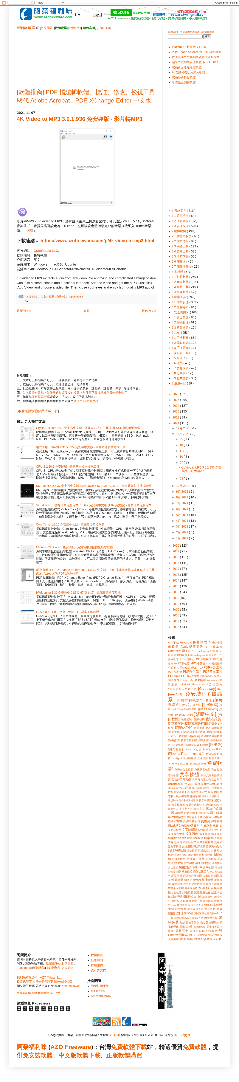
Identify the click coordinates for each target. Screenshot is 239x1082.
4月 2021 (182, 520)
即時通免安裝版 (207, 779)
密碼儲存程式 (211, 804)
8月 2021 (182, 497)
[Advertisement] (87, 56)
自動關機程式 (180, 884)
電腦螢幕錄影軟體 (184, 77)
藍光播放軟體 (197, 884)
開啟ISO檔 (187, 913)
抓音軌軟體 (193, 821)
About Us (103, 28)
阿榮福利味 (32, 1047)
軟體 (47, 1055)
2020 (176, 545)
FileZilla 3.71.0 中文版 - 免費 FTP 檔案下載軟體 (67, 611)
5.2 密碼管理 (180, 322)
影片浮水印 (202, 812)
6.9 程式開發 (180, 378)
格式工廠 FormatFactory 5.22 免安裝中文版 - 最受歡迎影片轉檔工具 (80, 447)
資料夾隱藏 (178, 900)
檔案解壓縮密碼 (39, 396)
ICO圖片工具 (185, 655)
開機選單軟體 (201, 913)
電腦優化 (173, 926)
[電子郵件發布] (26, 300)
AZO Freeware (70, 1047)
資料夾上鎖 (200, 896)
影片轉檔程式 (177, 817)
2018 (176, 557)
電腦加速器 (186, 926)
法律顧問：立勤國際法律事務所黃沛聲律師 (191, 32)
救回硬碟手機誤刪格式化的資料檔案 (196, 57)
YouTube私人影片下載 (182, 688)
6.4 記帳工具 (180, 353)
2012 (176, 592)
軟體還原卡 (183, 904)
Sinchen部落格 (101, 996)
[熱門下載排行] (208, 709)
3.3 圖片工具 (180, 287)
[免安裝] (193, 693)
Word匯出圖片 (212, 684)
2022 (176, 417)
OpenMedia (76, 296)
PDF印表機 (175, 671)
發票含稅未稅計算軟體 (189, 854)
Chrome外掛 (176, 650)
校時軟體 (203, 829)
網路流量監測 (205, 875)
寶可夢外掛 (186, 808)
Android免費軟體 (193, 642)
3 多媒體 (32, 296)
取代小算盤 (196, 787)
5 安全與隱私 (181, 312)
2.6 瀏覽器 (179, 261)
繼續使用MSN (192, 879)
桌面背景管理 (176, 833)
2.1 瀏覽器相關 (182, 236)
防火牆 (199, 917)
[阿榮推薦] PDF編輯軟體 (207, 727)
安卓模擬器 (178, 804)
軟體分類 (75, 28)
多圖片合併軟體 (210, 796)
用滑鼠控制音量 (207, 850)
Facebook (24, 967)
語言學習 (176, 896)
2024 (176, 405)
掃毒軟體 (216, 821)
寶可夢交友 (98, 970)
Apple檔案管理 (192, 646)
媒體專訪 (39, 967)
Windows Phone (190, 684)
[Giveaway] (207, 689)
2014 (176, 580)
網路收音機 (189, 875)
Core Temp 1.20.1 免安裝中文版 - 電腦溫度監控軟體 (70, 524)
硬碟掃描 (211, 859)
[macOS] (175, 694)
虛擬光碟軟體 (214, 884)
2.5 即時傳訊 (180, 256)
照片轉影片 (215, 846)
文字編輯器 (189, 829)
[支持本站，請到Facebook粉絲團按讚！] (37, 28)
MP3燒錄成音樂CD (185, 667)
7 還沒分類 (179, 383)
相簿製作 (207, 854)
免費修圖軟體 (198, 763)
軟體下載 (88, 1055)
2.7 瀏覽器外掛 (182, 266)
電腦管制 (182, 930)
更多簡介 (67, 967)
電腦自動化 (197, 930)
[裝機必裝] (187, 719)
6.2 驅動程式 (180, 342)
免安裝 (32, 1055)
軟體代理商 (24, 981)
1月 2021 (182, 538)
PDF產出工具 (212, 671)
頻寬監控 (212, 930)
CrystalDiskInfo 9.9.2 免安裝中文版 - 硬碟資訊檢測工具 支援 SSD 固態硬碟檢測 (88, 428)
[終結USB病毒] (184, 714)
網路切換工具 (201, 871)
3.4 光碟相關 (180, 292)
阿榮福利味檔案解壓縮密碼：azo (38, 993)
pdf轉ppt (177, 758)
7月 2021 (182, 503)
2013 (176, 586)
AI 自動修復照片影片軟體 (188, 72)
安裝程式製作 (194, 804)
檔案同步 (192, 833)
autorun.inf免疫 (193, 749)
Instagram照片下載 (205, 655)
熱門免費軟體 (177, 850)
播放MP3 (174, 825)
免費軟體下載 (129, 1047)
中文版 (68, 1055)
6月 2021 (182, 509)
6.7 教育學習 (180, 368)
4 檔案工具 (179, 297)
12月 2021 (183, 428)
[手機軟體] (210, 705)
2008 (176, 615)
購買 (136, 1055)
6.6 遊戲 (177, 363)
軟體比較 (208, 901)
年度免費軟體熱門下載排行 (38, 411)
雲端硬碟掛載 (214, 922)
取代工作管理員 (212, 787)
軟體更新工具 (194, 900)
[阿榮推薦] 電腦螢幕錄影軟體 (190, 744)
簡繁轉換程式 (184, 871)
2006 (176, 627)
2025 (176, 400)
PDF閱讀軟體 (190, 676)
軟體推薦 (97, 955)
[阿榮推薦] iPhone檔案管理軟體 (187, 731)
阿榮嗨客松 (211, 917)
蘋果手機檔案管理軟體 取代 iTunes (195, 62)
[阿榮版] (215, 745)
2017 (176, 563)
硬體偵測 (177, 863)
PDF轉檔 (174, 676)
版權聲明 (53, 967)
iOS (219, 749)
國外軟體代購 (63, 981)
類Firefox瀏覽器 (198, 935)
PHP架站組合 (208, 676)
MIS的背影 (98, 991)
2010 (176, 603)
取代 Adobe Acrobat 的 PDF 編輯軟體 (196, 52)
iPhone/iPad (178, 754)
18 (182, 445)
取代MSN (187, 783)
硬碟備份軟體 (195, 859)
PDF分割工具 (213, 667)
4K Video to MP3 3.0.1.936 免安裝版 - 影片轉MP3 (79, 119)
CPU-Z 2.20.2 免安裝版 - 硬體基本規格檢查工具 (67, 466)
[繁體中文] (205, 714)
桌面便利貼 (215, 829)
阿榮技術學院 (100, 986)
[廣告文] (186, 704)
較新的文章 (24, 310)
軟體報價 (97, 965)
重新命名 (209, 909)
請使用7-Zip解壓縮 (86, 401)
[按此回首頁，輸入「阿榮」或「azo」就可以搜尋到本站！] (166, 1007)
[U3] (219, 688)
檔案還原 (210, 838)
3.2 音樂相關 (180, 281)
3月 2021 (182, 526)
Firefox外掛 (208, 650)
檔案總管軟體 (177, 838)
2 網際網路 (179, 231)
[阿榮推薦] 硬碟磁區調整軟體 (205, 736)
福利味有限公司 (27, 977)
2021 (176, 423)
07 (182, 462)
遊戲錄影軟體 (213, 904)
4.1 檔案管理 (180, 302)
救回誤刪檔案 (209, 825)
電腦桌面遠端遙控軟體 (187, 67)
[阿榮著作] (175, 749)
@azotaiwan (72, 986)
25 (182, 439)
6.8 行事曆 (179, 373)
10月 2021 (183, 485)
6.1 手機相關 (180, 337)
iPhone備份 (197, 753)
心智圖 (207, 817)
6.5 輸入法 (179, 358)
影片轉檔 (216, 812)
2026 (176, 394)
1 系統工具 (179, 210)
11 (181, 450)
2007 (176, 621)
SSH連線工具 (185, 680)
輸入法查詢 (197, 905)
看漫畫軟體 (178, 859)
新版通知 (97, 960)
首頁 (87, 310)
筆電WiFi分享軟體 (203, 867)
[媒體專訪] (182, 700)
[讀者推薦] (214, 719)
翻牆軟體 (207, 879)
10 (182, 456)
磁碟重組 (217, 863)
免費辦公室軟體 (183, 769)
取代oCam (182, 787)
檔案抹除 (204, 833)
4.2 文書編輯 (180, 307)
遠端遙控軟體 (177, 909)
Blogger (185, 1035)
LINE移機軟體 (203, 659)
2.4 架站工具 (180, 251)
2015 (176, 574)
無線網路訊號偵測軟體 (195, 846)
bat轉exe (209, 749)
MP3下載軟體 (182, 663)
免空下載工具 (180, 763)
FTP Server (193, 650)
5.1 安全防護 (180, 317)
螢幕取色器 (191, 888)
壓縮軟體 (195, 796)
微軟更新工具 (194, 817)
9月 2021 (182, 491)
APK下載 (173, 642)
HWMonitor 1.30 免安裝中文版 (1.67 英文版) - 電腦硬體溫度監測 (78, 592)
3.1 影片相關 (47, 296)
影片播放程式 (209, 808)
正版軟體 (118, 1055)
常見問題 (47, 28)
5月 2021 (182, 515)
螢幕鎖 (215, 888)
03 (182, 478)
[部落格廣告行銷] (196, 723)
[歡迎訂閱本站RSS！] (33, 28)
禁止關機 (173, 867)
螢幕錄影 (204, 888)
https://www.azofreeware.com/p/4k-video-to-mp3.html (97, 240)
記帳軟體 (187, 892)
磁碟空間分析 (203, 863)
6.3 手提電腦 (180, 347)
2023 (176, 411)
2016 (176, 568)
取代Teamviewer (205, 783)
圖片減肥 (213, 792)
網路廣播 (176, 875)
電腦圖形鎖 (199, 926)
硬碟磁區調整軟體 (184, 82)
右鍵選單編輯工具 (179, 792)
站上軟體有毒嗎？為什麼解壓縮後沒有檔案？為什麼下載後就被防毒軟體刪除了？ (76, 392)
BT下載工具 (214, 646)
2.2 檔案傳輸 (180, 241)
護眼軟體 (188, 896)
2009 (176, 609)
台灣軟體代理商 (42, 981)
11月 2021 (183, 434)
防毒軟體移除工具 (184, 918)
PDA (200, 667)
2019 (176, 551)
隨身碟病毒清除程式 (192, 922)
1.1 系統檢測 (180, 215)
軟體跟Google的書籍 (60, 963)
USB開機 (200, 680)
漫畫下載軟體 (205, 842)
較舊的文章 (149, 310)
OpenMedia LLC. (46, 250)
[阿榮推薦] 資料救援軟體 (182, 740)
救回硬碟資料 (190, 825)
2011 (176, 597)
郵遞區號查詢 (195, 909)
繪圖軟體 (177, 879)
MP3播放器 (198, 663)
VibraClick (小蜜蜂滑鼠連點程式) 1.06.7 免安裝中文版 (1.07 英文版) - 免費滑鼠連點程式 (93, 505)
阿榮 (30, 230)
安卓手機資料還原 (188, 800)
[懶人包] (196, 704)
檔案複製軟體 (195, 838)
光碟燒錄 (202, 758)
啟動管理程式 (199, 792)
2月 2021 (182, 532)
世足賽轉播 (189, 758)
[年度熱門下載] (199, 700)
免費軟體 (62, 296)
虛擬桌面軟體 (176, 888)
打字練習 (179, 821)
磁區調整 (189, 863)
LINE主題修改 (186, 659)
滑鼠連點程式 (188, 842)
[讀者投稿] (199, 719)
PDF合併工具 (192, 671)
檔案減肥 (216, 833)
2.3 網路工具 (180, 246)
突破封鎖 (185, 867)
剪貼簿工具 (178, 779)
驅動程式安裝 (212, 939)
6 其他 (176, 332)
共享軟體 (189, 774)
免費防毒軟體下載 (205, 769)
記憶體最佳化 (202, 892)
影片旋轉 (189, 812)
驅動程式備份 (195, 939)
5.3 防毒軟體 (180, 327)
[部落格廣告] (176, 723)
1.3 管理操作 (180, 226)
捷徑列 (205, 821)
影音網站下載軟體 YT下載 (189, 47)
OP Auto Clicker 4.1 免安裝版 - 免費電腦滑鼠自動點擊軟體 (74, 547)
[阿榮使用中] (183, 727)
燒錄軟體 (192, 850)
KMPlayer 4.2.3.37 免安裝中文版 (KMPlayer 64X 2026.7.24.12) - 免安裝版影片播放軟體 (93, 485)
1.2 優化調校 (180, 221)
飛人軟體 (213, 935)
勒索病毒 (191, 779)
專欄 (196, 808)
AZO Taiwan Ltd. (51, 977)
